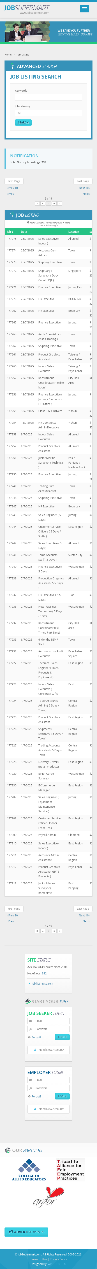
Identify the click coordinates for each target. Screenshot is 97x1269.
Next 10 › (84, 188)
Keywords (21, 90)
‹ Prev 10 (12, 188)
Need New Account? (51, 1049)
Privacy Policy (58, 1259)
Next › (86, 193)
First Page (14, 181)
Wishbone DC (57, 1264)
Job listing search (42, 983)
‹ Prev (10, 193)
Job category (22, 106)
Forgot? (36, 1037)
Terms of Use (38, 1259)
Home (8, 54)
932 (44, 973)
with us (29, 1231)
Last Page (83, 181)
